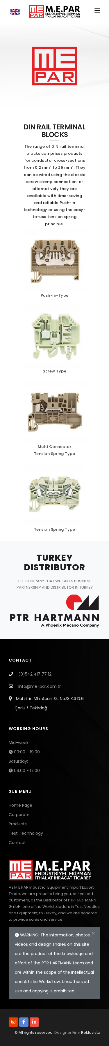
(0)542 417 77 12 (34, 674)
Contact (17, 842)
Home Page (20, 805)
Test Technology (26, 833)
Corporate (19, 815)
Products (18, 824)
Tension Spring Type (54, 453)
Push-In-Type (55, 295)
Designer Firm (67, 1032)
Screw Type (54, 371)
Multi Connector (55, 446)
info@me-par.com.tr (39, 686)
